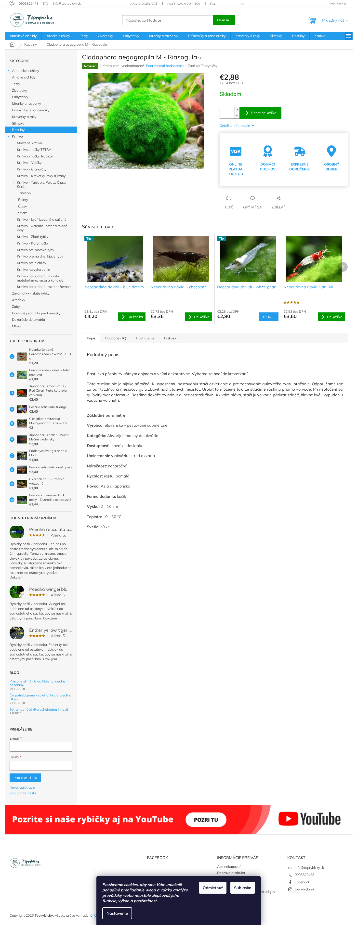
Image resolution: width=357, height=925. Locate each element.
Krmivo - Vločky (29, 162)
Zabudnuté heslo (23, 793)
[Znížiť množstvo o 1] (237, 115)
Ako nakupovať (144, 4)
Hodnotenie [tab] (145, 338)
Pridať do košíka (263, 113)
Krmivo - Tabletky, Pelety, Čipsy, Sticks (41, 184)
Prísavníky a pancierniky (30, 110)
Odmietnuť (213, 887)
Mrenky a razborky (26, 103)
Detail (269, 317)
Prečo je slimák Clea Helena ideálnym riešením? (39, 683)
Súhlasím (242, 887)
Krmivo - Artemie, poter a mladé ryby (42, 228)
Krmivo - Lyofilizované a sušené (41, 219)
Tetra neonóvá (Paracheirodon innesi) (39, 709)
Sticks (22, 213)
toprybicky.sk (305, 889)
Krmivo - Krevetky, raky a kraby (41, 176)
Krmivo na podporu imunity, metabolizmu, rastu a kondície (40, 278)
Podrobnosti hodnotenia (165, 66)
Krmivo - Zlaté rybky (32, 236)
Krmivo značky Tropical (35, 156)
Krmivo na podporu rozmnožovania (44, 286)
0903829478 (304, 875)
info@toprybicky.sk (309, 867)
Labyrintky (20, 97)
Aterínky (18, 300)
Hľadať (224, 20)
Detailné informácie (235, 125)
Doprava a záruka (183, 4)
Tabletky (24, 193)
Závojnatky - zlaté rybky (30, 293)
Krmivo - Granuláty (31, 169)
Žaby (16, 306)
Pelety (23, 199)
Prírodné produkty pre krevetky (36, 313)
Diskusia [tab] (170, 338)
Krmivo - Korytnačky (33, 243)
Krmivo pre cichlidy (31, 263)
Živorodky (19, 90)
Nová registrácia (22, 787)
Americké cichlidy (25, 70)
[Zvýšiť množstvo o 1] (237, 110)
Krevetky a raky (24, 117)
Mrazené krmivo (29, 143)
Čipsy (22, 206)
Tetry (16, 84)
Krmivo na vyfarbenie (33, 269)
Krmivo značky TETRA (34, 149)
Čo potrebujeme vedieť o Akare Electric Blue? (40, 697)
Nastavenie (117, 913)
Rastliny (18, 130)
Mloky (16, 326)
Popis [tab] (91, 338)
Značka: (202, 66)
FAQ (213, 4)
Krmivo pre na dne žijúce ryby (40, 256)
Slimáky (18, 123)
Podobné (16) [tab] (115, 338)
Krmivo (17, 136)
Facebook (302, 882)
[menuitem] (23, 36)
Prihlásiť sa (25, 778)
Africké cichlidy (23, 77)
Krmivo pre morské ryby (35, 250)
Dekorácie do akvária (28, 319)
